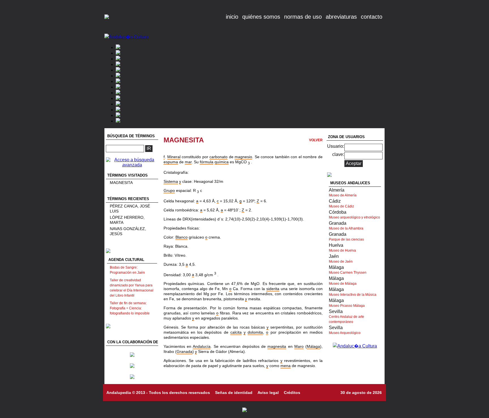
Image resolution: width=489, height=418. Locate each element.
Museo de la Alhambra (346, 228)
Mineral (174, 157)
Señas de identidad (233, 392)
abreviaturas (341, 17)
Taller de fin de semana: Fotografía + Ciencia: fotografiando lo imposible (130, 308)
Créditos (292, 392)
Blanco (181, 237)
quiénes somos (261, 17)
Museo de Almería (343, 195)
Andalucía (202, 346)
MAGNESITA (121, 182)
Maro (299, 346)
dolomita (255, 332)
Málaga (313, 346)
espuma (171, 162)
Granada (184, 351)
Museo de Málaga (343, 284)
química (222, 162)
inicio (232, 17)
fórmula (206, 162)
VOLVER (316, 140)
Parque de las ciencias (346, 239)
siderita (272, 288)
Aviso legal (268, 392)
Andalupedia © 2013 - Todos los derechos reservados (158, 392)
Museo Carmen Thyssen (347, 273)
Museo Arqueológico (345, 333)
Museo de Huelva (342, 250)
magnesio (243, 157)
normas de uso (303, 17)
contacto (371, 17)
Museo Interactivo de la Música (352, 295)
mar (188, 162)
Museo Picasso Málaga (347, 306)
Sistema (171, 181)
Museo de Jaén (341, 261)
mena (285, 365)
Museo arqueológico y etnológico (354, 217)
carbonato (218, 157)
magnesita (276, 346)
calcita (236, 332)
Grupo (169, 190)
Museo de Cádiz (341, 206)
